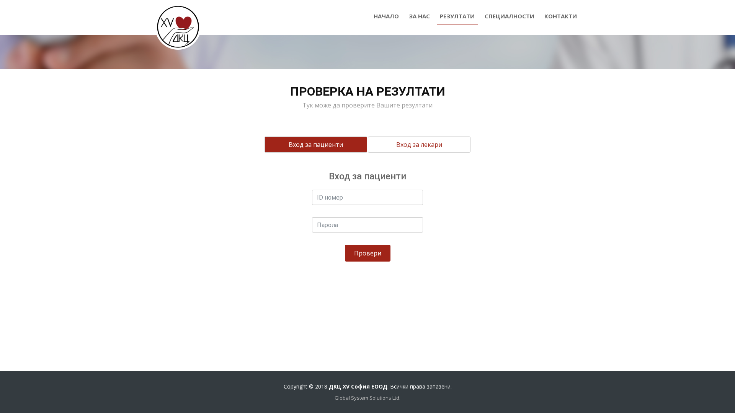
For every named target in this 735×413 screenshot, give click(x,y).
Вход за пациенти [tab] (316, 144)
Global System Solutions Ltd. (367, 397)
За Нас (419, 16)
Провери (367, 253)
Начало (386, 16)
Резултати (457, 16)
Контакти (560, 16)
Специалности (509, 16)
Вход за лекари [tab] (419, 144)
